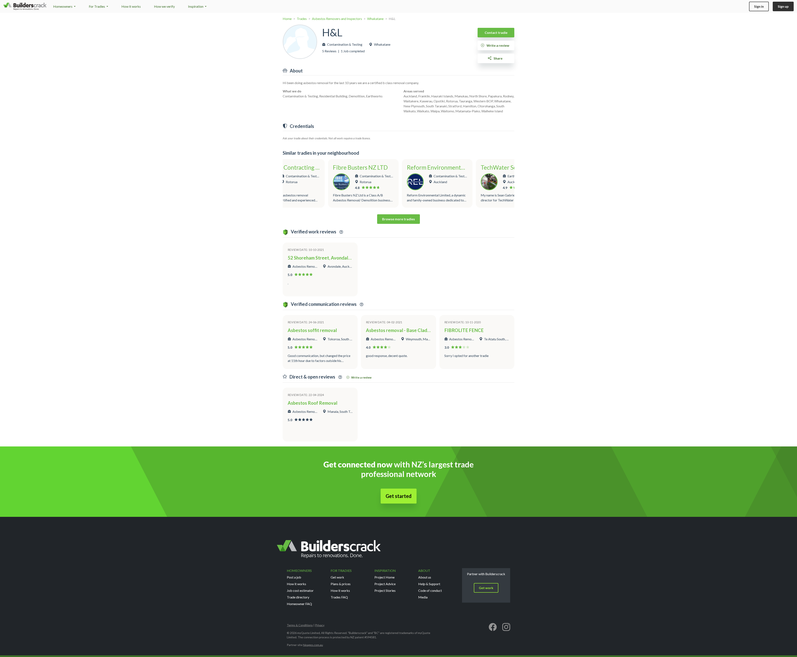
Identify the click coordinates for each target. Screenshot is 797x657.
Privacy (319, 625)
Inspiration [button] (196, 6)
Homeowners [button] (63, 6)
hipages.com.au (313, 645)
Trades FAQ (339, 597)
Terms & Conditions (300, 625)
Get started (399, 496)
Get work (337, 577)
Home (287, 19)
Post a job (294, 577)
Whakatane (375, 19)
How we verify (164, 6)
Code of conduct (430, 590)
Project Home (384, 577)
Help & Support (429, 584)
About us (424, 577)
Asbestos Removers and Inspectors (337, 19)
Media (423, 597)
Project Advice (385, 584)
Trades (302, 19)
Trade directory (298, 597)
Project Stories (385, 590)
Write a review (497, 45)
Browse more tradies (398, 219)
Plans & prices (341, 584)
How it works (131, 6)
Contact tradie (496, 32)
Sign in (759, 6)
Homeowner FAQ (299, 604)
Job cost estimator (300, 590)
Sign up (783, 6)
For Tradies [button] (97, 6)
